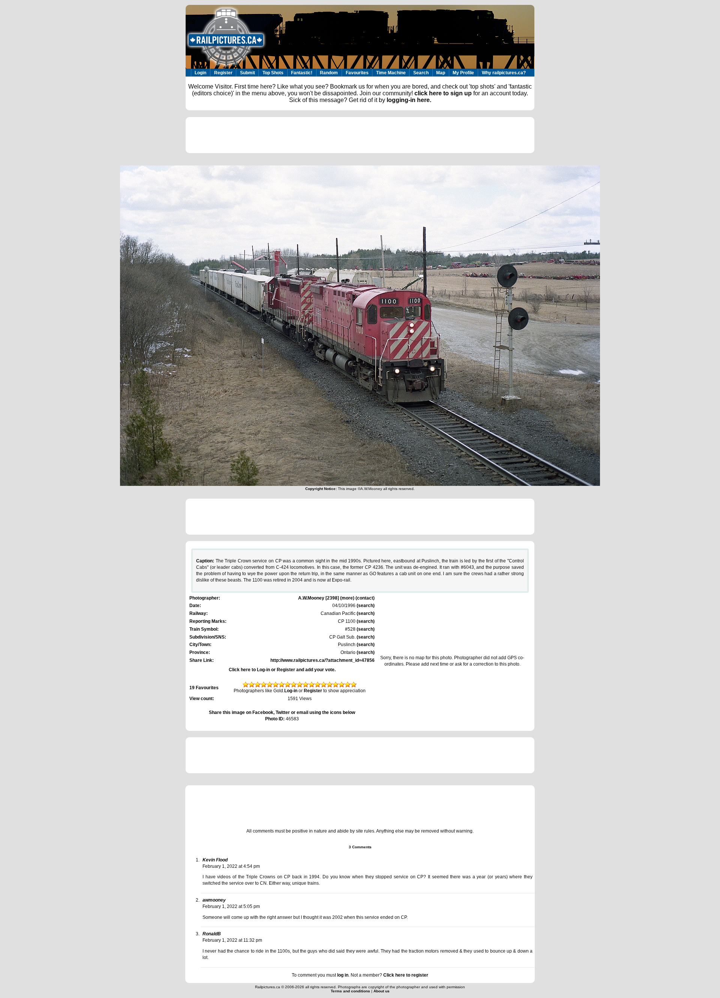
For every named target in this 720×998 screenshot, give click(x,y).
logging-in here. (409, 100)
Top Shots (273, 72)
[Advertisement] (360, 135)
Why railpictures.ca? (504, 72)
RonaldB (211, 933)
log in (342, 975)
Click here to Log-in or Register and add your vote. (282, 669)
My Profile (463, 72)
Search (421, 72)
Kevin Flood (215, 860)
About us (382, 991)
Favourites (357, 72)
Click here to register (405, 975)
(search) (365, 605)
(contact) (365, 598)
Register (223, 72)
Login (200, 72)
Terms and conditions (351, 991)
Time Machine (391, 72)
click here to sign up (443, 93)
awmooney (214, 900)
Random (329, 72)
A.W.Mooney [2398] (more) (326, 598)
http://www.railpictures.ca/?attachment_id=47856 (322, 660)
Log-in (290, 690)
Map (440, 72)
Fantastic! (301, 72)
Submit (247, 72)
